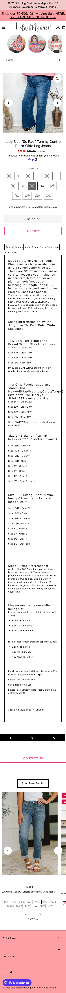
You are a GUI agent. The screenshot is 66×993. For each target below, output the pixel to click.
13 (22, 185)
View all (33, 918)
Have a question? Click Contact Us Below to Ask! (32, 207)
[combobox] (33, 60)
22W (37, 195)
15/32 (19, 906)
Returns (19, 247)
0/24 (5, 902)
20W (27, 195)
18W (16, 195)
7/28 (37, 902)
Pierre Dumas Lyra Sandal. (27, 292)
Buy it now (33, 231)
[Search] (58, 60)
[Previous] (8, 103)
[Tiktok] (11, 972)
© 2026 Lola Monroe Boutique (18, 987)
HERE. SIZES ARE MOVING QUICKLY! (37, 15)
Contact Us (11, 252)
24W (48, 195)
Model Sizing (31, 247)
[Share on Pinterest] (54, 737)
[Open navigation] (6, 27)
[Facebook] (5, 972)
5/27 (29, 902)
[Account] (58, 27)
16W (52, 185)
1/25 (14, 902)
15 (32, 185)
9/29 (44, 902)
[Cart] (63, 27)
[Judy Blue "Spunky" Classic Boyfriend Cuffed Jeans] (30, 833)
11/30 (53, 902)
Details (9, 247)
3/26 (21, 902)
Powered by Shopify (46, 987)
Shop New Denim (33, 783)
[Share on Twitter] (32, 737)
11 (13, 185)
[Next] (57, 103)
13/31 (10, 906)
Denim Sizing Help (49, 247)
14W (41, 185)
